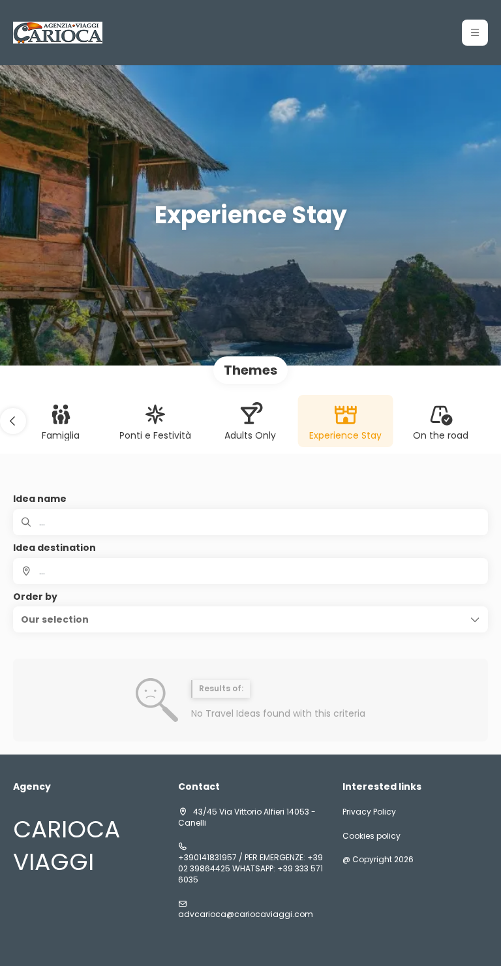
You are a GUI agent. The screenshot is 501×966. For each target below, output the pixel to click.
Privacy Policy (369, 812)
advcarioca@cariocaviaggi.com (245, 914)
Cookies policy (371, 836)
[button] (475, 33)
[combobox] (250, 571)
